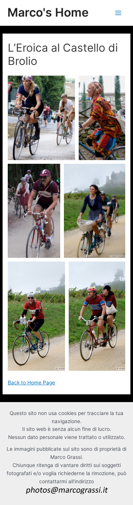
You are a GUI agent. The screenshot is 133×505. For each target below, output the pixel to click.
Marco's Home (48, 12)
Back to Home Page (31, 382)
